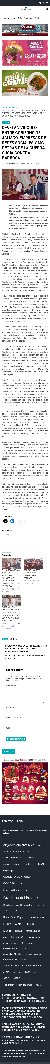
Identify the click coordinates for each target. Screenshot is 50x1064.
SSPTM (27, 978)
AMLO (40, 845)
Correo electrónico (15, 717)
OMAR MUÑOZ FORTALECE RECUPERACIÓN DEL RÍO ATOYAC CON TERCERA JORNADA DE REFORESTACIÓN (24, 998)
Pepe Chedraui (35, 937)
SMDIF (6, 972)
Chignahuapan (8, 871)
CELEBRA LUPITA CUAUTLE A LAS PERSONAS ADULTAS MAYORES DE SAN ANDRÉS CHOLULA (23, 1040)
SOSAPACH (17, 972)
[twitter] (43, 3)
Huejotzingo (40, 905)
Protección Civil (9, 943)
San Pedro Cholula (10, 960)
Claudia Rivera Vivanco (17, 876)
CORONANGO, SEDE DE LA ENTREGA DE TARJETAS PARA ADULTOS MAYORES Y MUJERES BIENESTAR (23, 1053)
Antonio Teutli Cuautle (12, 857)
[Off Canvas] (3, 9)
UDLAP (40, 984)
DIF (20, 883)
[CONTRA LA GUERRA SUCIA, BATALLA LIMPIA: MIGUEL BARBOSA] (33, 563)
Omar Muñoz (33, 930)
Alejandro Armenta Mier (18, 845)
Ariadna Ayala (31, 857)
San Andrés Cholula (12, 954)
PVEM (30, 943)
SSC (27, 971)
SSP (35, 972)
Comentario (12, 685)
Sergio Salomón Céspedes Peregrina (22, 965)
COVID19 (9, 883)
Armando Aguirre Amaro (12, 864)
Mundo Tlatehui (12, 930)
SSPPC (16, 978)
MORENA (13, 639)
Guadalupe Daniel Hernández (17, 905)
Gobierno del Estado (20, 897)
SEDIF (23, 960)
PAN (5, 937)
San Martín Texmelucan (33, 954)
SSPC (6, 978)
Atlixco (28, 864)
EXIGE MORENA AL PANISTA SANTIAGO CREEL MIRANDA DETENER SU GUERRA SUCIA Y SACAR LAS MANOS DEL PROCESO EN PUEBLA (11, 615)
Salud (24, 949)
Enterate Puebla (10, 164)
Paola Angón (17, 937)
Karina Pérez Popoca (14, 917)
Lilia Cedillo (37, 917)
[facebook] (40, 3)
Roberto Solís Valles (10, 949)
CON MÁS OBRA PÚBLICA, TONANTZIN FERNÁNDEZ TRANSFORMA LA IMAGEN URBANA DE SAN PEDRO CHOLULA (23, 1027)
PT (21, 943)
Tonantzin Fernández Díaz (17, 984)
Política (6, 122)
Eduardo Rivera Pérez (15, 890)
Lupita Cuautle (12, 924)
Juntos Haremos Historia (12, 911)
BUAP (41, 864)
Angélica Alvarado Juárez (16, 851)
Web (8, 728)
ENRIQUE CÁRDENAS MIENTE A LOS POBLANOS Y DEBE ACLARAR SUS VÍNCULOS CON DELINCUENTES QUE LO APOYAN (11, 578)
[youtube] (47, 3)
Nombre (10, 707)
